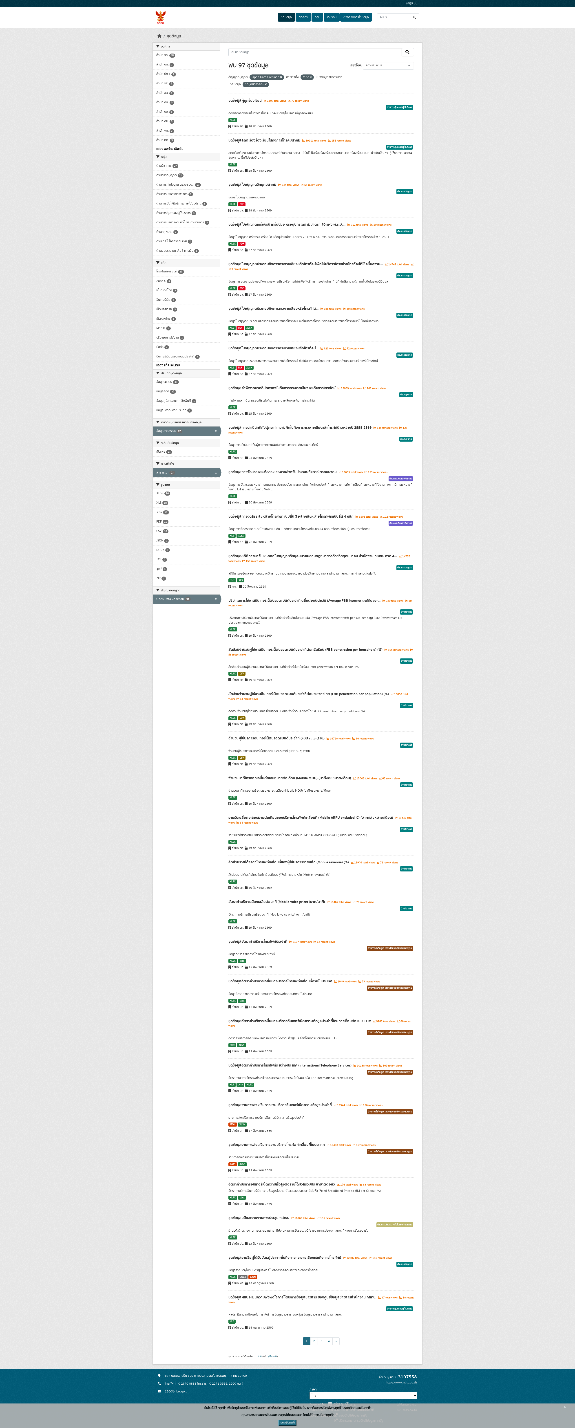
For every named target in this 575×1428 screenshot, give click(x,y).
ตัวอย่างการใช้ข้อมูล (356, 17)
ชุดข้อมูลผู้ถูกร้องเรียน (245, 100)
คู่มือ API (272, 1356)
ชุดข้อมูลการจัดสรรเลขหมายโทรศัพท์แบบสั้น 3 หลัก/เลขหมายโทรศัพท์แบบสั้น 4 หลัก (291, 516)
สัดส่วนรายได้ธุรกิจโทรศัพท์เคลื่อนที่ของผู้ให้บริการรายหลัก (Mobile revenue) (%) (289, 862)
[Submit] (415, 17)
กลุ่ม (317, 17)
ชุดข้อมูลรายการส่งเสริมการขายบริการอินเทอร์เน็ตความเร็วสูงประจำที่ (280, 1105)
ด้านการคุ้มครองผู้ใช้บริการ (399, 107)
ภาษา (313, 1389)
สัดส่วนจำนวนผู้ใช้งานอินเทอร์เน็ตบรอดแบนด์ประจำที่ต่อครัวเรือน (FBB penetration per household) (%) (305, 650)
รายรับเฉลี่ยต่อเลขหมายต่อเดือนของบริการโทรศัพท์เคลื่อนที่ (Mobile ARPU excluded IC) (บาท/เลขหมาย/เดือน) (311, 818)
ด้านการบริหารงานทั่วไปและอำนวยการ (394, 1224)
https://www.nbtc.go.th (401, 1382)
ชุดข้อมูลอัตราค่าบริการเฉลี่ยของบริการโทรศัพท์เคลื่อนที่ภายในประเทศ (280, 981)
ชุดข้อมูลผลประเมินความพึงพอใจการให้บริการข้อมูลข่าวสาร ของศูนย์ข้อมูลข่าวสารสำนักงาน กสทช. (302, 1297)
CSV (242, 674)
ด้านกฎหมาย (406, 394)
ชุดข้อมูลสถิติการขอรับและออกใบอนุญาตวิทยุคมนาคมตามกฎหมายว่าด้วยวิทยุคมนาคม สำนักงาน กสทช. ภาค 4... (313, 556)
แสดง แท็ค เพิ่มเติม (168, 365)
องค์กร (303, 17)
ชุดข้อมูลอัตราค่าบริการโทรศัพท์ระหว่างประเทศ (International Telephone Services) (290, 1065)
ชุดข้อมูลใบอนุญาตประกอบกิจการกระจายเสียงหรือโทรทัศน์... (273, 309)
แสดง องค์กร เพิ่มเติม (169, 149)
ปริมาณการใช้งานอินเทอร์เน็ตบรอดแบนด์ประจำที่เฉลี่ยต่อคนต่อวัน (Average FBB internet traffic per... (304, 601)
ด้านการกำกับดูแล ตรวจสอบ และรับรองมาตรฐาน (390, 948)
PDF (242, 204)
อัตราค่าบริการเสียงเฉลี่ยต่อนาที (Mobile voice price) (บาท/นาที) (277, 902)
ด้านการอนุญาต (404, 191)
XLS (232, 328)
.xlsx (232, 580)
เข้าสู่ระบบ (411, 3)
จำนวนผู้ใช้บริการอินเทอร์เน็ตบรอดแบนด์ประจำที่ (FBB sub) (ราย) (276, 738)
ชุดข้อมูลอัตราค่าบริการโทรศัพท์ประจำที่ (258, 942)
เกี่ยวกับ (331, 17)
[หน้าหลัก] (159, 36)
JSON (232, 1124)
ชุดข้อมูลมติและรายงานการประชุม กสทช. (259, 1218)
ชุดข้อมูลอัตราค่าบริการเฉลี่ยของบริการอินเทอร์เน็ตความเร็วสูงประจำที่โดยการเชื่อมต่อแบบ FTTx (300, 1021)
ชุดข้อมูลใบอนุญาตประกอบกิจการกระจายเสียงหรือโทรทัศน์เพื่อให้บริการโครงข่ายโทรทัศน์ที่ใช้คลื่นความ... (306, 264)
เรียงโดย (355, 65)
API (260, 1356)
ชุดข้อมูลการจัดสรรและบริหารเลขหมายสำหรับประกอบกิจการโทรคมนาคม (283, 472)
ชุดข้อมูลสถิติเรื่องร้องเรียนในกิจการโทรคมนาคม (264, 140)
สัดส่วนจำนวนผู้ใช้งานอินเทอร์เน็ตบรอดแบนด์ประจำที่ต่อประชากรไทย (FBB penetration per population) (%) (309, 694)
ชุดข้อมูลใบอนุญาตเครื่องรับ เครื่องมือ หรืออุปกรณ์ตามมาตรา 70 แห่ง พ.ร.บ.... (287, 224)
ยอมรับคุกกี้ (287, 1422)
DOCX (243, 1277)
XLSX (233, 120)
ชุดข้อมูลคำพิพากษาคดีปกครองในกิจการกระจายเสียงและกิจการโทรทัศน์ (282, 388)
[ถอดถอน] (281, 77)
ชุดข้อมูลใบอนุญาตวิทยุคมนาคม (252, 185)
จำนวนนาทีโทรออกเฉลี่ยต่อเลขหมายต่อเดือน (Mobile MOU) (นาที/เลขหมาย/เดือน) (290, 778)
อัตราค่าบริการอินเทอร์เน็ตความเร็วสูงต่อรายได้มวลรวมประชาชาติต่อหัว (282, 1184)
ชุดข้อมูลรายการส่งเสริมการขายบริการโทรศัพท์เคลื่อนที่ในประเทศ (277, 1145)
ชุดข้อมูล (286, 17)
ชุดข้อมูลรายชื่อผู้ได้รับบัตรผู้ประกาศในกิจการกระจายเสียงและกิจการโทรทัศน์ (285, 1258)
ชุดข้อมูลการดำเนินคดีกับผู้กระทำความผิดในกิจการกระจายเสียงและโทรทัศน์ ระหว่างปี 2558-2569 (300, 428)
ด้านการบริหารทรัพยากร (400, 478)
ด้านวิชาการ (406, 611)
